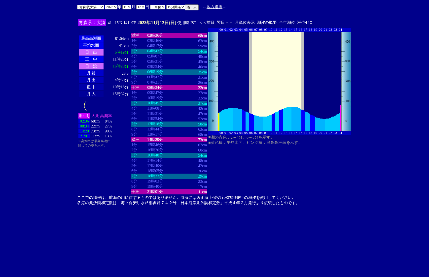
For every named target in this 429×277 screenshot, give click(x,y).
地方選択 (214, 7)
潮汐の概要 (267, 22)
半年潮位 (287, 22)
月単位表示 (245, 22)
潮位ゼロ (305, 22)
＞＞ (229, 22)
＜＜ (203, 22)
